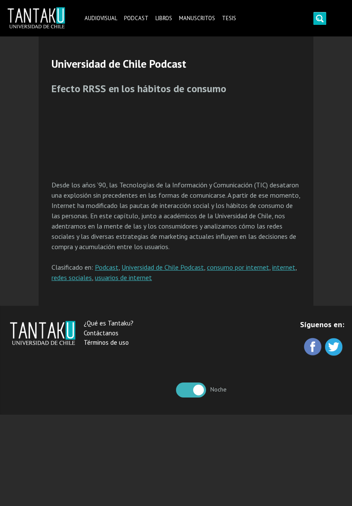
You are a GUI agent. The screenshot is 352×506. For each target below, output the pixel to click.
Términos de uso (106, 342)
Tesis (229, 18)
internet (283, 267)
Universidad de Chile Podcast (162, 267)
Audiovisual (101, 18)
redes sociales (72, 277)
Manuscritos (197, 18)
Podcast (136, 18)
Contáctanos (101, 333)
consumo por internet (238, 267)
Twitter (334, 347)
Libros (163, 18)
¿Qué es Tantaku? (109, 323)
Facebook (313, 347)
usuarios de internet (123, 277)
